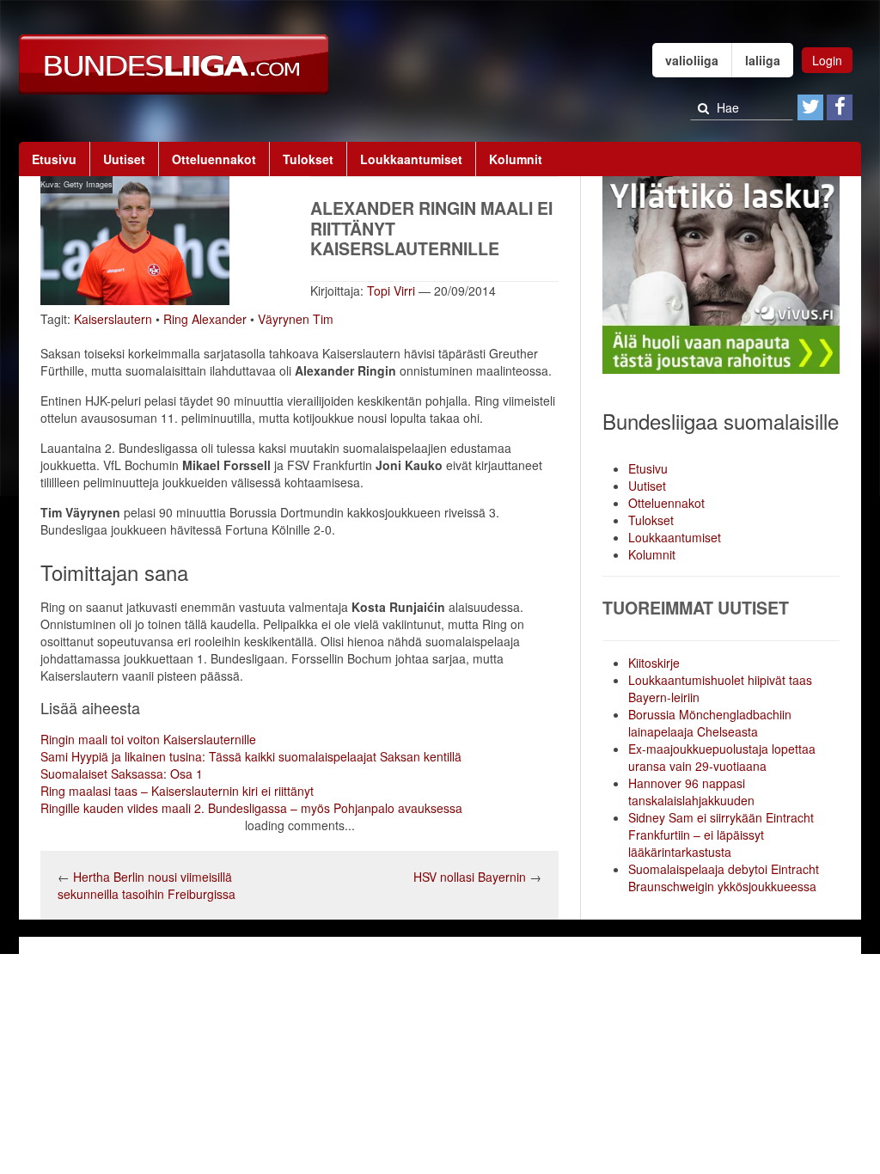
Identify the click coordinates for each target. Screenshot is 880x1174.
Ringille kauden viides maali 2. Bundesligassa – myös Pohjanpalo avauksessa (251, 807)
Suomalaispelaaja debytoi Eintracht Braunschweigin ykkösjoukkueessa (723, 877)
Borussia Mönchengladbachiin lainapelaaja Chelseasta (709, 723)
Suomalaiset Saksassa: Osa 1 (121, 773)
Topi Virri (391, 290)
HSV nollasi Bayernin (471, 876)
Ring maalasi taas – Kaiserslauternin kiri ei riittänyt (177, 790)
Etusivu (54, 159)
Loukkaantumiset (411, 159)
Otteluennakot (214, 159)
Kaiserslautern (113, 318)
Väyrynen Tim (295, 318)
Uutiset (124, 159)
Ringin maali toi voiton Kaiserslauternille (148, 739)
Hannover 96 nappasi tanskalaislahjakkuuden (691, 791)
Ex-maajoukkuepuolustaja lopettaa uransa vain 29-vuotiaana (722, 757)
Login (827, 60)
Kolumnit (515, 159)
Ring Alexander (205, 318)
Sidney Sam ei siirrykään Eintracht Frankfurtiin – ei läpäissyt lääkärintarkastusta (721, 834)
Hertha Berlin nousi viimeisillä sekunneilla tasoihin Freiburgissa (146, 885)
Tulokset (308, 159)
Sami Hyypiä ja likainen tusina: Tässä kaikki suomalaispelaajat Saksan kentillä (250, 756)
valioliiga (691, 60)
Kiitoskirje (654, 662)
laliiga (762, 60)
